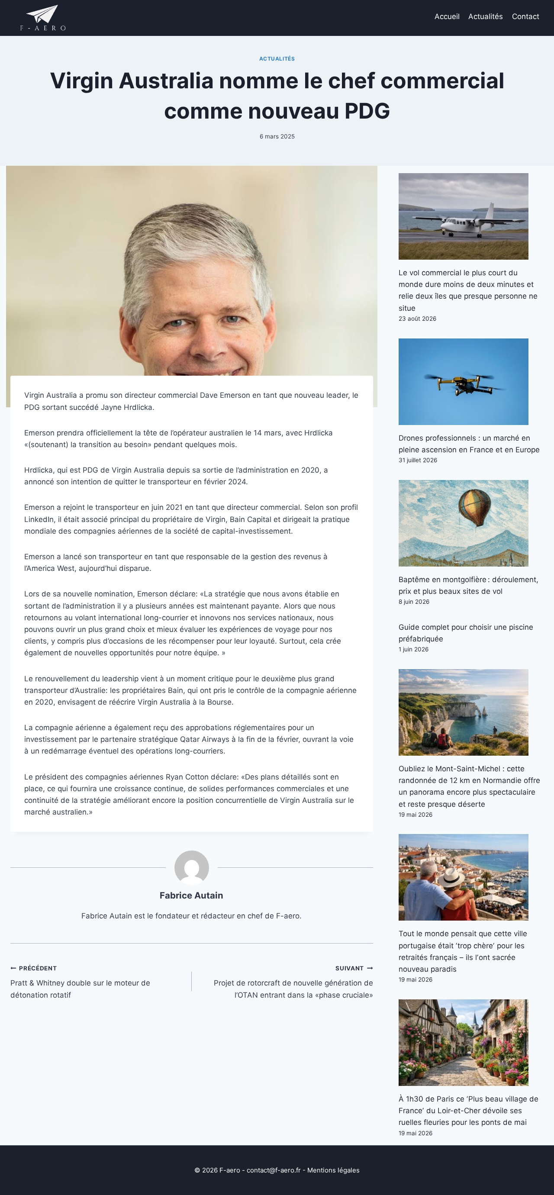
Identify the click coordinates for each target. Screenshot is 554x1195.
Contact (525, 16)
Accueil (447, 16)
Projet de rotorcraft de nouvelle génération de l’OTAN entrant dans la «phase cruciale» (293, 982)
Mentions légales (333, 1170)
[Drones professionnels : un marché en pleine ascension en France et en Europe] (471, 381)
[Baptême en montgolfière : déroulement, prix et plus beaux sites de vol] (471, 523)
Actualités (485, 16)
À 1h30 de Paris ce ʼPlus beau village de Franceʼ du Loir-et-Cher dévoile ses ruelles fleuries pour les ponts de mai (468, 1111)
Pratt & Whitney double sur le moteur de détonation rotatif (80, 982)
